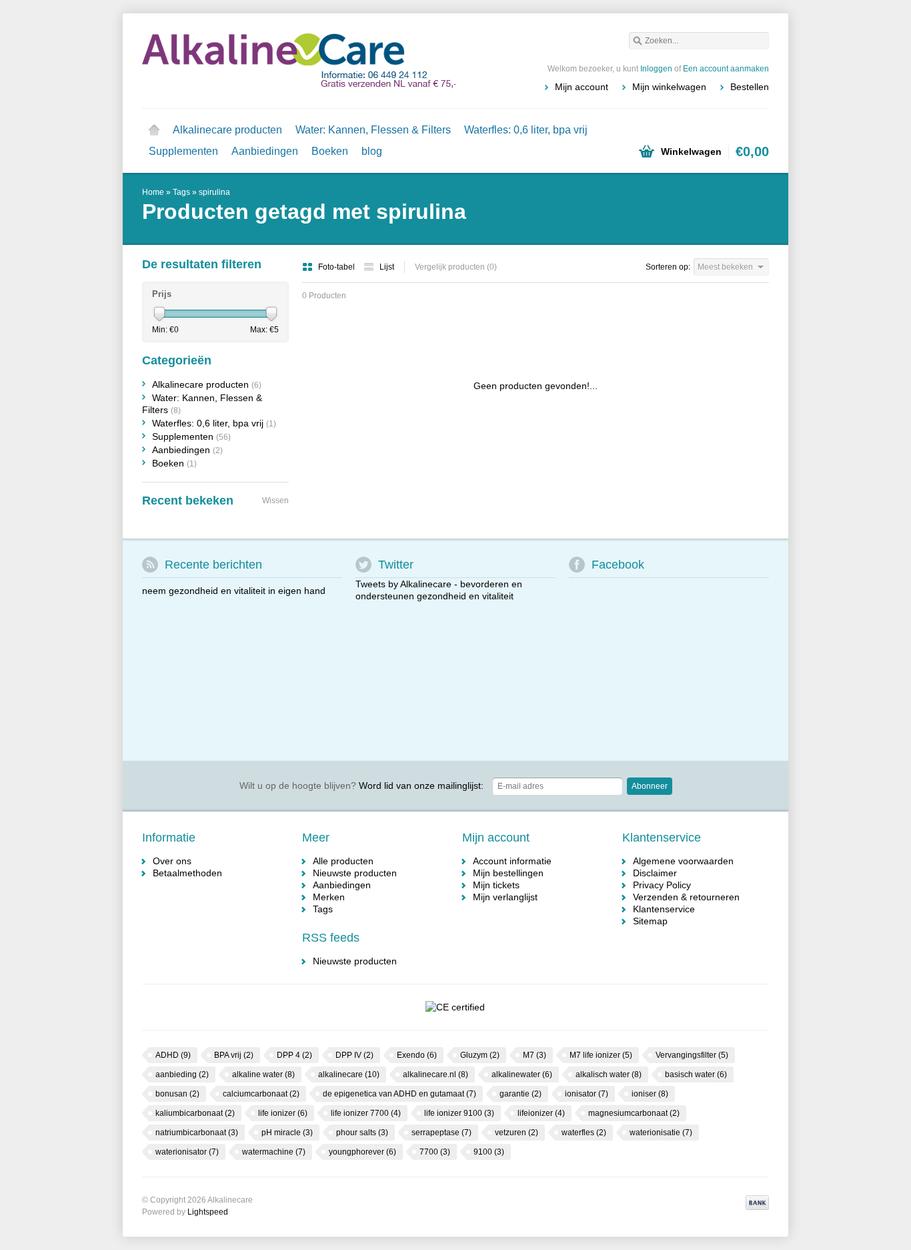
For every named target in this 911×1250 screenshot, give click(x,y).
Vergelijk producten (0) (456, 267)
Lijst (386, 267)
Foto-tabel (337, 267)
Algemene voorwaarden (683, 861)
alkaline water (263, 1074)
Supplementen (183, 151)
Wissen (275, 500)
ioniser (650, 1094)
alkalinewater (522, 1074)
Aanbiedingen (264, 151)
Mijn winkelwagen (669, 86)
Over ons (172, 861)
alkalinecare (348, 1074)
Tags (181, 192)
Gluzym (480, 1055)
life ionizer (282, 1113)
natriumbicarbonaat (196, 1132)
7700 (434, 1152)
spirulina (214, 192)
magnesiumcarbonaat (634, 1113)
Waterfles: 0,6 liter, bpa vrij (526, 129)
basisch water (696, 1074)
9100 (489, 1152)
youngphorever (362, 1152)
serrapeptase (441, 1132)
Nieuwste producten (355, 873)
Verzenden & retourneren (686, 897)
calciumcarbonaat (261, 1094)
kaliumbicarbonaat (195, 1113)
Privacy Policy (662, 885)
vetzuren (516, 1132)
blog (371, 151)
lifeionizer (541, 1113)
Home (154, 130)
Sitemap (650, 921)
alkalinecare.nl (435, 1074)
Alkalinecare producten (227, 129)
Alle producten (343, 861)
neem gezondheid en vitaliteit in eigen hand (233, 590)
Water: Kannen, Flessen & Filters (373, 129)
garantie (521, 1094)
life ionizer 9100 (459, 1113)
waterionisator (187, 1152)
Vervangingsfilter (692, 1055)
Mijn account (581, 86)
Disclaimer (655, 873)
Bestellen (749, 86)
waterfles (584, 1132)
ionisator (586, 1094)
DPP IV (354, 1055)
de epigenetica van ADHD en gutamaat (399, 1094)
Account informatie (512, 861)
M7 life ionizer (601, 1055)
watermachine (273, 1152)
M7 (534, 1055)
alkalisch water (609, 1074)
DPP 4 (294, 1055)
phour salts (362, 1132)
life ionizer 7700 (366, 1113)
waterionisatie (661, 1132)
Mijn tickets (496, 885)
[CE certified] (455, 1007)
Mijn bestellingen (508, 873)
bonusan (177, 1094)
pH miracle (287, 1132)
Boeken (329, 151)
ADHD (173, 1055)
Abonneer (650, 786)
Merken (329, 897)
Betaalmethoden (187, 873)
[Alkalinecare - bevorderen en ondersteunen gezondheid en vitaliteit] (298, 60)
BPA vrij (233, 1055)
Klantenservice (664, 909)
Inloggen (656, 68)
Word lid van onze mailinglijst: (361, 785)
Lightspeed (207, 1212)
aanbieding (182, 1074)
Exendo (417, 1055)
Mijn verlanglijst (505, 897)
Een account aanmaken (726, 68)
